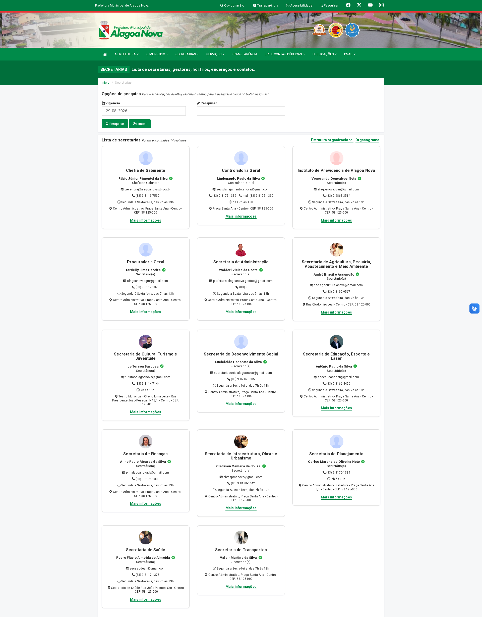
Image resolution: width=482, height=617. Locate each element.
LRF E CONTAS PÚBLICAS (284, 54)
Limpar (141, 124)
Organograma (367, 140)
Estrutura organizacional (332, 140)
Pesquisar (208, 103)
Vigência (112, 103)
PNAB (348, 54)
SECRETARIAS (186, 54)
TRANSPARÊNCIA (244, 54)
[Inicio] (104, 54)
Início (106, 82)
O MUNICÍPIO (156, 54)
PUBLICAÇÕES (324, 54)
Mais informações (145, 220)
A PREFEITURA (125, 54)
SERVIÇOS (214, 54)
